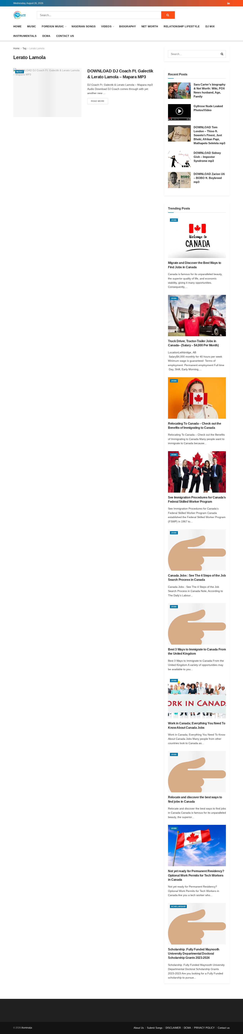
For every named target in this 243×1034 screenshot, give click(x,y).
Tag (24, 48)
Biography (127, 26)
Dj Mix (210, 26)
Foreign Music (53, 26)
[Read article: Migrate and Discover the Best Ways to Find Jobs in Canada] (197, 237)
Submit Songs (155, 1027)
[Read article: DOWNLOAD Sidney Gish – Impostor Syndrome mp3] (179, 159)
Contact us (65, 35)
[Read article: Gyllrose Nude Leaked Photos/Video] (179, 112)
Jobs (174, 220)
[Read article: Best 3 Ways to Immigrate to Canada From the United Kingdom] (197, 624)
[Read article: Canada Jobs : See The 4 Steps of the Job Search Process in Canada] (197, 550)
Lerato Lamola (36, 48)
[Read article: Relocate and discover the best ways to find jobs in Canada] (197, 771)
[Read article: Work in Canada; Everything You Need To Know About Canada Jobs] (197, 697)
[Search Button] (168, 15)
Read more (99, 101)
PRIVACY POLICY (204, 1027)
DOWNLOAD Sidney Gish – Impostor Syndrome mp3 (207, 156)
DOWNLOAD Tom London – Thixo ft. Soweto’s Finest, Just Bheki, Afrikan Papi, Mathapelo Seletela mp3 (209, 135)
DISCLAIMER (173, 1027)
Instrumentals (25, 35)
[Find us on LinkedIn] (228, 3)
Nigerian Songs (83, 26)
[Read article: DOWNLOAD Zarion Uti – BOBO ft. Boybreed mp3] (179, 180)
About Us (139, 1027)
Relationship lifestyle (182, 26)
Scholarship (178, 906)
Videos (106, 26)
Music (31, 26)
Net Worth (149, 26)
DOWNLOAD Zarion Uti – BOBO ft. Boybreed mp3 (209, 178)
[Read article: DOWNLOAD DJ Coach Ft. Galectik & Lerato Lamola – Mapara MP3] (47, 92)
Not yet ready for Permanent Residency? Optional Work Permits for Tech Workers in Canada (196, 875)
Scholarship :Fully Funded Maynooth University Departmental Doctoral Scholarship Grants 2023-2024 (193, 954)
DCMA (46, 35)
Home (17, 26)
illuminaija (26, 1027)
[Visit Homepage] (19, 15)
